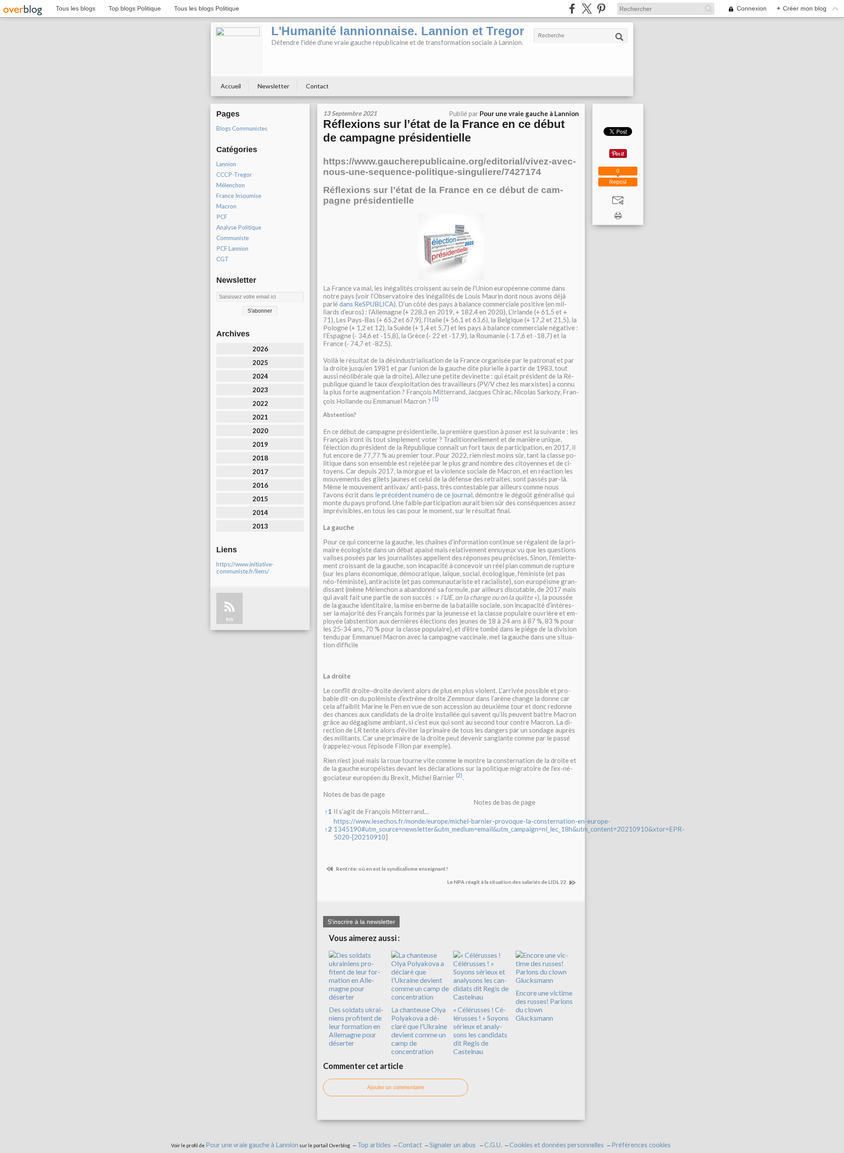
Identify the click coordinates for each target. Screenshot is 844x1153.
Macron (226, 206)
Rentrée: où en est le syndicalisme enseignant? (391, 868)
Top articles (374, 1145)
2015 (260, 499)
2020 (260, 430)
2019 (260, 444)
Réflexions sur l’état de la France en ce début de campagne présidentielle (444, 130)
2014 (260, 512)
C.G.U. (493, 1145)
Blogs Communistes (241, 128)
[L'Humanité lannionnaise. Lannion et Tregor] (237, 49)
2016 (260, 485)
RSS (229, 619)
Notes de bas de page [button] (354, 794)
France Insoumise (238, 195)
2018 (260, 458)
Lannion (226, 164)
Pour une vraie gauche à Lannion (252, 1145)
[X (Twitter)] (586, 9)
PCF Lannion (232, 248)
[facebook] (572, 9)
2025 (260, 362)
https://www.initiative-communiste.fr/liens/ (245, 568)
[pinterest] (601, 9)
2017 (260, 471)
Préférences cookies (641, 1145)
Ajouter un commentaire (395, 1087)
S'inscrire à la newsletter (361, 921)
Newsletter (273, 86)
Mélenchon (230, 185)
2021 (260, 417)
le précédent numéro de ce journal (424, 495)
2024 (260, 376)
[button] (435, 401)
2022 (260, 403)
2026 (260, 349)
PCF (221, 216)
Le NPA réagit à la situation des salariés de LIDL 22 (507, 882)
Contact (317, 86)
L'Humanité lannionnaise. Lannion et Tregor (397, 31)
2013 (260, 526)
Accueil (231, 86)
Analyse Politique (238, 227)
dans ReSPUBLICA (366, 304)
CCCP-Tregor (234, 174)
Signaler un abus (453, 1145)
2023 (260, 390)
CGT (222, 259)
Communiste (232, 237)
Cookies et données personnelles (556, 1145)
